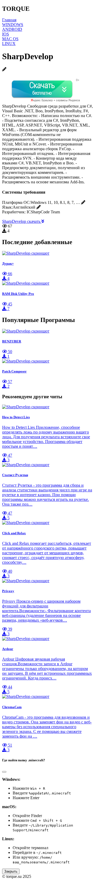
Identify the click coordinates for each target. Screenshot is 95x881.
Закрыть (10, 871)
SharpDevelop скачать (21, 221)
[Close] (4, 772)
